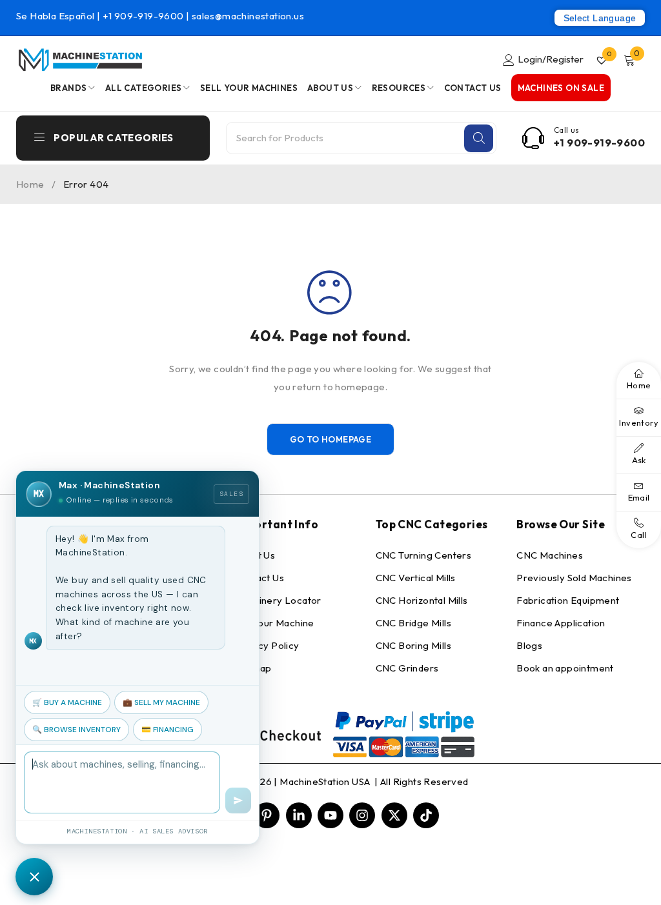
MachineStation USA (326, 781)
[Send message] (238, 800)
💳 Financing (167, 729)
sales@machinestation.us (248, 16)
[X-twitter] (394, 815)
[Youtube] (330, 815)
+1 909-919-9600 (144, 16)
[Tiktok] (426, 815)
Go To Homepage (331, 439)
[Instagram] (362, 815)
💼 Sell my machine (161, 702)
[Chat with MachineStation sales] (34, 876)
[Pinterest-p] (267, 815)
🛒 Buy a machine (67, 702)
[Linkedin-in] (299, 815)
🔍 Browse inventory (76, 729)
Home (30, 184)
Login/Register (551, 59)
